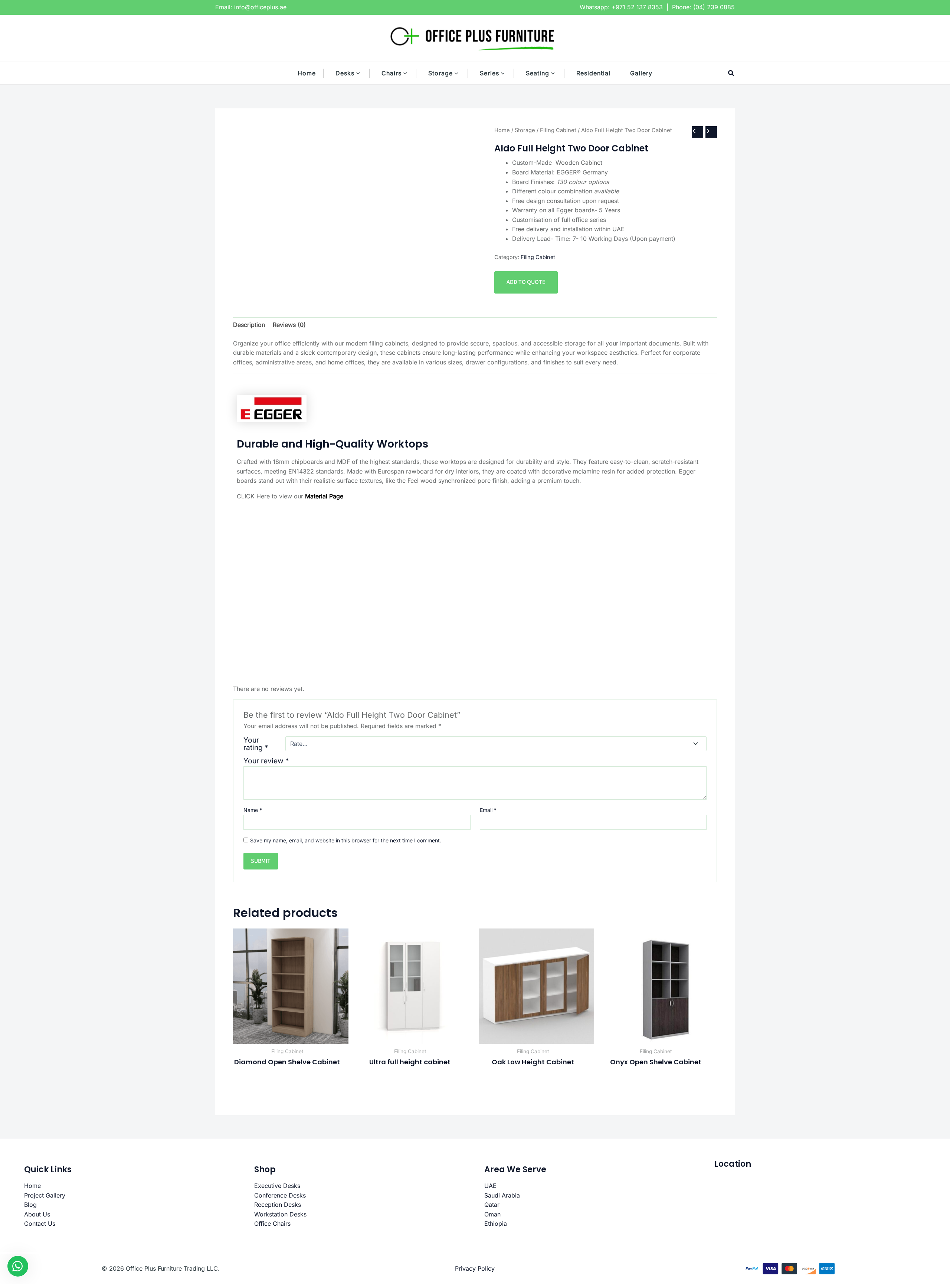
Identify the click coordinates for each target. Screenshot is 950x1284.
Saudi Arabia (502, 1195)
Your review (266, 760)
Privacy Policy (475, 1268)
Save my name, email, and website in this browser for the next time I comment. (345, 840)
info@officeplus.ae (260, 7)
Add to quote (526, 282)
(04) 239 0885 (714, 7)
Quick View (291, 1036)
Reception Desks (277, 1204)
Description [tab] (249, 324)
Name (252, 810)
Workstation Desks (280, 1214)
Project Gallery (44, 1195)
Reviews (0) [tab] (289, 324)
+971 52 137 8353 (637, 7)
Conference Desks (280, 1195)
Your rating (255, 743)
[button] (361, 73)
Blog (30, 1204)
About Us (37, 1214)
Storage (525, 130)
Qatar (491, 1204)
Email (488, 810)
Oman (492, 1214)
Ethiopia (495, 1223)
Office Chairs (272, 1223)
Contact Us (39, 1223)
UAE (490, 1185)
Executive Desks (277, 1185)
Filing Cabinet (558, 130)
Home (502, 130)
